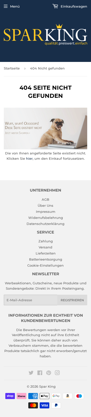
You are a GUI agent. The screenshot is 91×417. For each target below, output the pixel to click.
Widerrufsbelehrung (45, 218)
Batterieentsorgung (45, 259)
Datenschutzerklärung (45, 224)
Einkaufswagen (73, 6)
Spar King (47, 386)
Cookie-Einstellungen (45, 265)
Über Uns (45, 205)
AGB (45, 199)
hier (29, 158)
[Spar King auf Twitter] (31, 374)
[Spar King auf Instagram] (57, 374)
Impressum (45, 212)
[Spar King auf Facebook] (39, 374)
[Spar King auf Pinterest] (48, 374)
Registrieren (72, 300)
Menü (15, 6)
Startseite (12, 68)
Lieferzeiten (46, 253)
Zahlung (45, 241)
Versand (45, 247)
